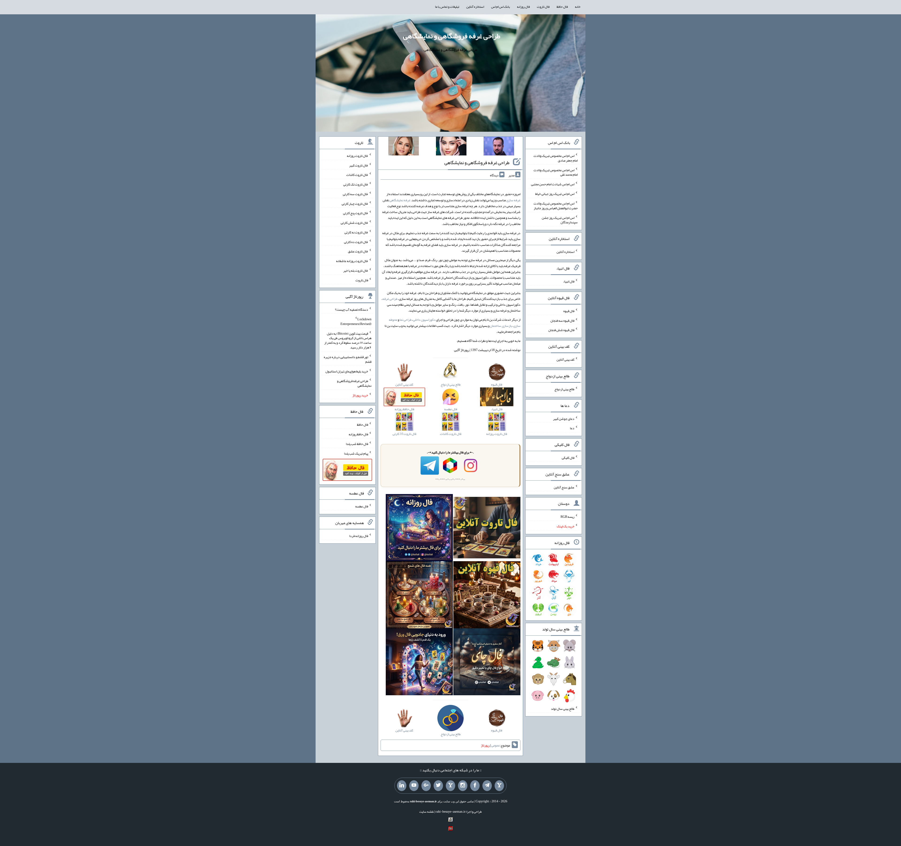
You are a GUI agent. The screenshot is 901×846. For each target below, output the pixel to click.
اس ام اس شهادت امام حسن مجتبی (552, 184)
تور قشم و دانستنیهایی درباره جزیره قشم (347, 359)
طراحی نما (406, 319)
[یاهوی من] (499, 785)
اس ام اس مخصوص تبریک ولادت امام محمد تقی (556, 172)
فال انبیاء (568, 281)
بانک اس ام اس (500, 6)
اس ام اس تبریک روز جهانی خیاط (554, 193)
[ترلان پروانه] (451, 147)
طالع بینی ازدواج (564, 389)
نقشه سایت (426, 811)
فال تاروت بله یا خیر (355, 270)
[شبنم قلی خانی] (403, 147)
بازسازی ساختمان (501, 325)
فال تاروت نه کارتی (356, 232)
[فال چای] (486, 663)
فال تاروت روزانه (357, 155)
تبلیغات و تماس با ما (447, 6)
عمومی (495, 745)
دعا (572, 428)
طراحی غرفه (389, 298)
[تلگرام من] (487, 785)
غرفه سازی (513, 200)
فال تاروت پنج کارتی (355, 213)
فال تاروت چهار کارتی (355, 203)
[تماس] (450, 785)
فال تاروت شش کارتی (354, 222)
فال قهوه (568, 311)
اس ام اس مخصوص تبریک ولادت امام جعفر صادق (556, 158)
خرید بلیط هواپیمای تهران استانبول (346, 371)
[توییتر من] (438, 785)
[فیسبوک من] (475, 785)
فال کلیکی (568, 457)
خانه (577, 6)
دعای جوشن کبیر (563, 418)
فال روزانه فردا (358, 535)
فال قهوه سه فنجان (562, 320)
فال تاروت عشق (358, 251)
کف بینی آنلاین (565, 359)
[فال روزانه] (419, 528)
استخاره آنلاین (475, 6)
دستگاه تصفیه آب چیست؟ (351, 309)
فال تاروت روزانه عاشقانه (352, 261)
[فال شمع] (419, 595)
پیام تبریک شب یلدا (356, 453)
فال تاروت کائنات (357, 174)
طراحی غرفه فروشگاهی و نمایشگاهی (451, 36)
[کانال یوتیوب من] (414, 785)
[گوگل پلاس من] (426, 785)
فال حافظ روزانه (358, 434)
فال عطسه (361, 506)
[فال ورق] (419, 663)
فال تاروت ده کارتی (356, 241)
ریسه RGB (567, 516)
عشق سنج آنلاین (564, 487)
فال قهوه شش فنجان (561, 330)
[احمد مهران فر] (499, 147)
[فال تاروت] (486, 528)
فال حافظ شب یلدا (357, 443)
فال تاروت (543, 6)
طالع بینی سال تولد (562, 708)
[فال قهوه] (486, 595)
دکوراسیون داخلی (424, 319)
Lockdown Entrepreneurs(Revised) (355, 321)
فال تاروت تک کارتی (355, 184)
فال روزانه (523, 6)
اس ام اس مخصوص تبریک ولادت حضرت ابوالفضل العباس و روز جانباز (556, 205)
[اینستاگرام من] (462, 785)
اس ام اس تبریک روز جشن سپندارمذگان (560, 219)
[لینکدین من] (401, 785)
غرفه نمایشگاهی (399, 200)
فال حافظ (562, 6)
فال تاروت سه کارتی (355, 194)
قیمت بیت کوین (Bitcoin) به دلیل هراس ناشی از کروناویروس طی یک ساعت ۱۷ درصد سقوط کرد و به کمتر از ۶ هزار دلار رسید (347, 340)
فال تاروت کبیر (358, 165)
